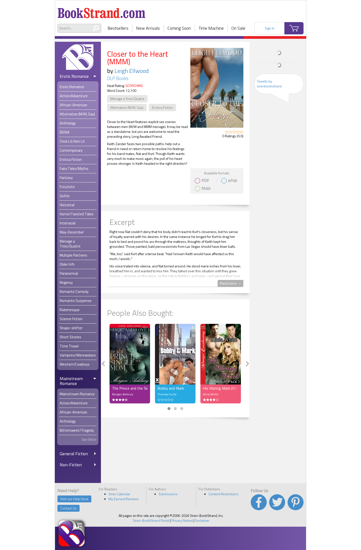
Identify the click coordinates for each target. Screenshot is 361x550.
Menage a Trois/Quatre (127, 98)
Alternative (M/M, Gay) (126, 107)
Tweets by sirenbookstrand (269, 84)
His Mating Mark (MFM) (220, 388)
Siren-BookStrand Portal (151, 520)
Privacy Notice (181, 520)
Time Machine (211, 28)
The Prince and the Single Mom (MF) (130, 388)
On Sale (238, 28)
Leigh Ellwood (131, 70)
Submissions (168, 493)
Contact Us (68, 508)
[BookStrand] (101, 11)
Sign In (270, 28)
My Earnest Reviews (124, 498)
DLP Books (117, 78)
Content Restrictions (223, 493)
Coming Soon (179, 28)
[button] (169, 408)
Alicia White (210, 394)
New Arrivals (148, 28)
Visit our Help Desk (74, 498)
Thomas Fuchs (166, 394)
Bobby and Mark (170, 388)
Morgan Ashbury (122, 394)
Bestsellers (118, 28)
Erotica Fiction (162, 107)
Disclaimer (201, 520)
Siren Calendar (119, 493)
